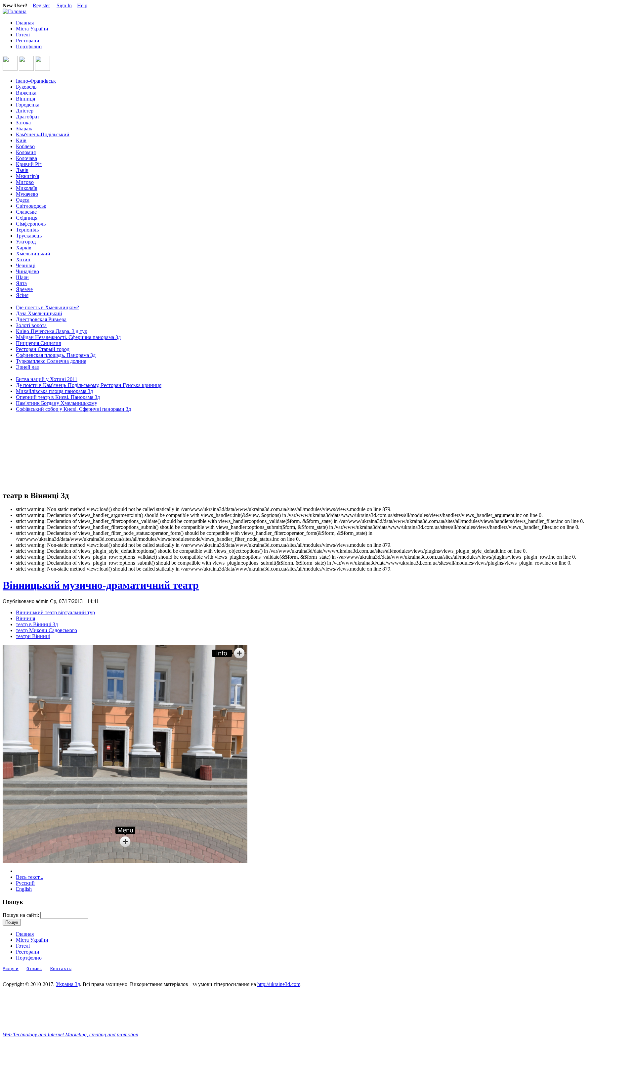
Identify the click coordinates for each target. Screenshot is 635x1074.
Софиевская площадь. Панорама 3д (56, 355)
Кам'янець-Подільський (42, 134)
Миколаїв (26, 188)
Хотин (23, 259)
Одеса (22, 200)
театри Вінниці (33, 636)
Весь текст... (29, 877)
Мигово (25, 182)
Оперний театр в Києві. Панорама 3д (58, 397)
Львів (22, 170)
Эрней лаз (27, 367)
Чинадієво (27, 271)
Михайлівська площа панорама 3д (54, 391)
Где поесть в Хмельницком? (47, 307)
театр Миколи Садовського (46, 630)
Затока (23, 122)
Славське (26, 212)
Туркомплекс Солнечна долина (51, 361)
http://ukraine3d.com (278, 984)
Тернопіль (27, 230)
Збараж (24, 128)
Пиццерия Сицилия (38, 343)
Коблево (25, 146)
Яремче (24, 289)
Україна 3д (68, 984)
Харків (23, 247)
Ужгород (26, 241)
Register (41, 5)
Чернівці (25, 265)
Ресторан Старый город (42, 349)
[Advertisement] (32, 451)
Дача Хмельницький (39, 313)
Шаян (22, 277)
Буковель (26, 87)
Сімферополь (31, 224)
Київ (21, 140)
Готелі (23, 34)
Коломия (26, 152)
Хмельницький (33, 253)
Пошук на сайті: (21, 915)
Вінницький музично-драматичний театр (101, 585)
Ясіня (22, 295)
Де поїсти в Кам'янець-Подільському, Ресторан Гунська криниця (88, 385)
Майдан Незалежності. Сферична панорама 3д (68, 337)
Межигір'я (27, 176)
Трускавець (29, 235)
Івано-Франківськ (36, 81)
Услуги (11, 968)
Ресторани (27, 40)
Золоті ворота (31, 325)
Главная (25, 22)
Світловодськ (31, 206)
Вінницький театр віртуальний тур (55, 612)
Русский (25, 883)
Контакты (60, 968)
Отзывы (34, 968)
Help (82, 5)
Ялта (21, 283)
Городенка (27, 104)
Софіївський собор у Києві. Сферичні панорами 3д (73, 409)
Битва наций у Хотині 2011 (46, 379)
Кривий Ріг (29, 164)
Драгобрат (27, 116)
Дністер (24, 110)
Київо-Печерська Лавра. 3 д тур (51, 331)
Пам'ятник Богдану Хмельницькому (56, 403)
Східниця (26, 218)
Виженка (26, 93)
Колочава (26, 158)
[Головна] (14, 11)
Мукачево (27, 194)
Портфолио (29, 46)
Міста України (32, 28)
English (24, 889)
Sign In (64, 5)
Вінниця (25, 99)
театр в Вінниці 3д (37, 624)
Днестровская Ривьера (41, 319)
